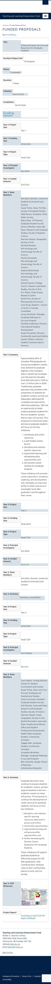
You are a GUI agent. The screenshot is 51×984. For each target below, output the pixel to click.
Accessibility (7, 979)
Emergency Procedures (11, 976)
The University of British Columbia (19, 5)
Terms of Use (26, 976)
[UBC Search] (45, 3)
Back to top (8, 952)
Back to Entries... (10, 35)
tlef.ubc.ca (15, 944)
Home (6, 25)
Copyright (37, 976)
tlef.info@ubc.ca (15, 947)
